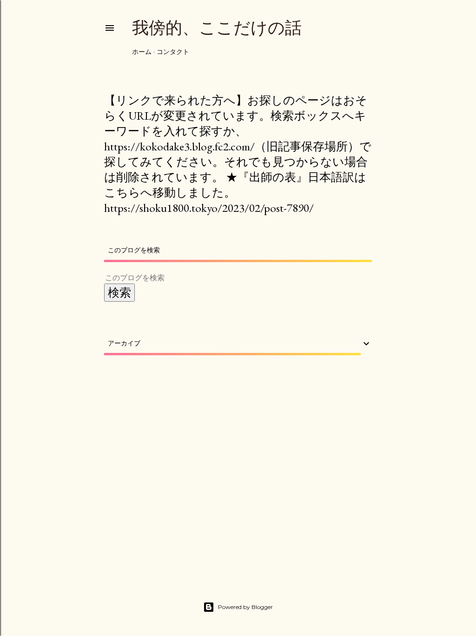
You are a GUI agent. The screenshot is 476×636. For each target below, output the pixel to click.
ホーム (142, 51)
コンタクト (173, 51)
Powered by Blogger (245, 606)
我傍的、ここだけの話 (217, 28)
